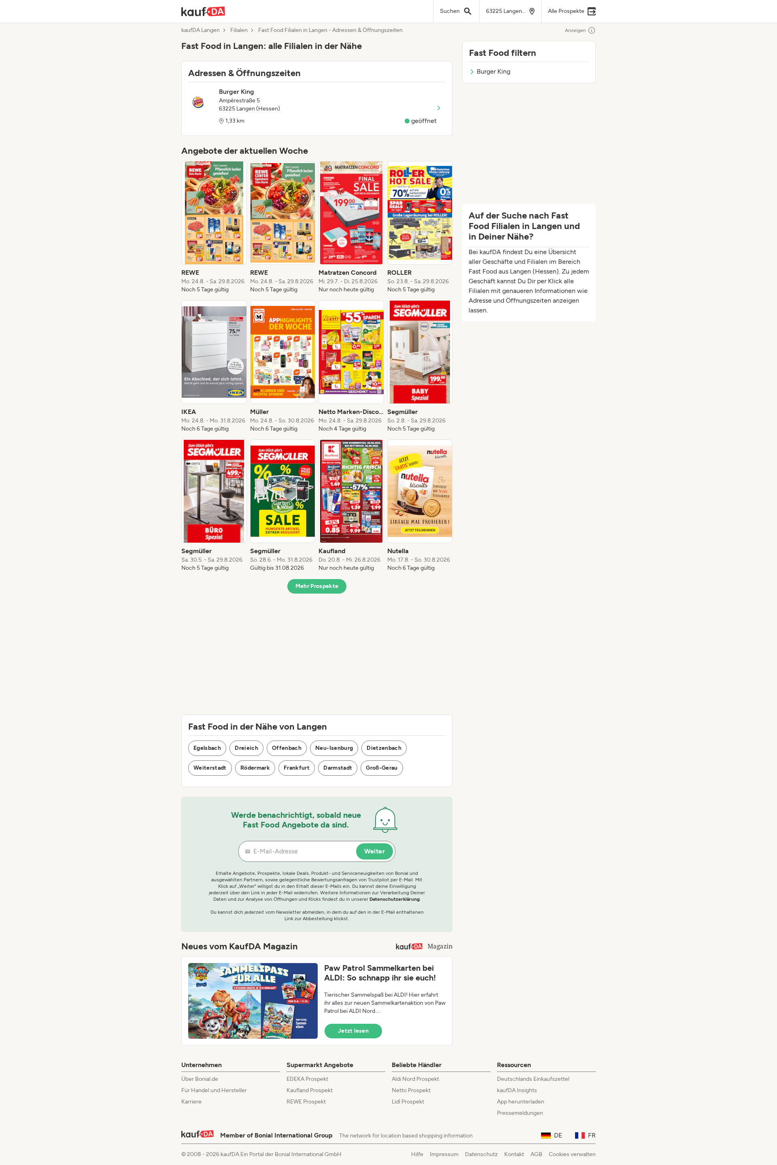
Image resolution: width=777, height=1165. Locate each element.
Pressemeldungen (520, 1113)
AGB (536, 1154)
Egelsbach (207, 748)
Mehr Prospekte (317, 586)
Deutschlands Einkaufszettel (533, 1079)
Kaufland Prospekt (310, 1090)
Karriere (191, 1101)
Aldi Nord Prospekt (415, 1079)
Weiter (374, 851)
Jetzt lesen (353, 1030)
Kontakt (514, 1154)
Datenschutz (481, 1154)
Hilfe (417, 1154)
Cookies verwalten (572, 1154)
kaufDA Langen (200, 30)
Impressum (444, 1154)
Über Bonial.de (199, 1079)
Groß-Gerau (382, 767)
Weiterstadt (210, 767)
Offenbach (286, 748)
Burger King (493, 71)
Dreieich (246, 748)
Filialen (239, 30)
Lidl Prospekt (408, 1101)
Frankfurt (297, 767)
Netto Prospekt (411, 1090)
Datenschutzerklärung (394, 899)
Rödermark (255, 767)
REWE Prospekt (306, 1101)
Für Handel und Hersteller (214, 1090)
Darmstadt (337, 767)
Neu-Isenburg (334, 748)
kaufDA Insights (517, 1090)
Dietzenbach (384, 748)
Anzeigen (575, 30)
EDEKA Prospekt (307, 1079)
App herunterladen (520, 1101)
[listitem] (214, 227)
